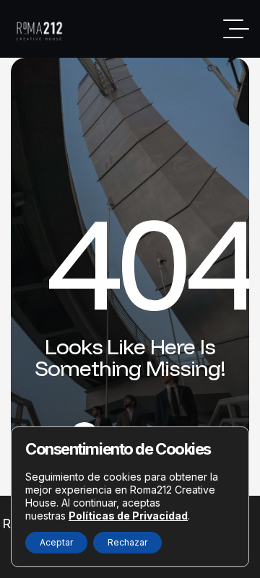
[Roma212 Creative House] (41, 29)
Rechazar (127, 542)
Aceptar (56, 542)
